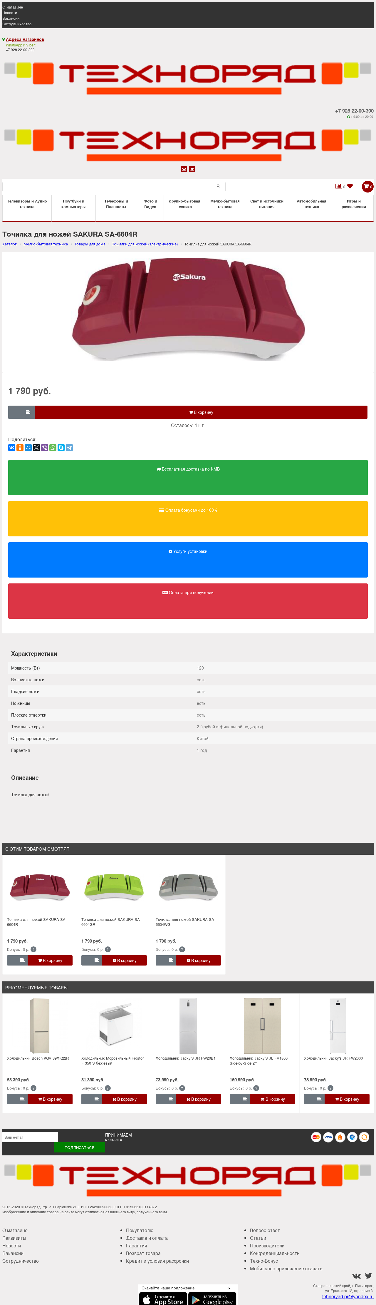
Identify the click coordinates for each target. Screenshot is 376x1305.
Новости (9, 12)
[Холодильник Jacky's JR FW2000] (336, 1026)
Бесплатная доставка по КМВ (190, 469)
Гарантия (136, 1245)
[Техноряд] (188, 142)
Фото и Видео (150, 203)
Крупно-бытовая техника (184, 203)
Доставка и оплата (147, 1237)
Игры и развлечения (354, 203)
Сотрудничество (16, 23)
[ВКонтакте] (11, 447)
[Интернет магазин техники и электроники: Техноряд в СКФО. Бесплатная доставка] (188, 75)
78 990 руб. (315, 1079)
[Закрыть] (227, 1291)
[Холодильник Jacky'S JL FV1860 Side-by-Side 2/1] (262, 1026)
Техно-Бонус (264, 1260)
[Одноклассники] (20, 447)
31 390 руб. (92, 1079)
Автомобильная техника (311, 203)
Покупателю (139, 1230)
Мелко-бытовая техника (225, 203)
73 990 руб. (167, 1079)
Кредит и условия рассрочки (157, 1260)
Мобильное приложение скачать (286, 1268)
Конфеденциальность (275, 1253)
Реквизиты (14, 1237)
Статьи (258, 1237)
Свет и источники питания (266, 203)
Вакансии (10, 18)
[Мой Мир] (28, 447)
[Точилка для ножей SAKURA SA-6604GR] (114, 887)
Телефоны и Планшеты (116, 203)
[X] (36, 447)
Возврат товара (143, 1253)
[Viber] (44, 447)
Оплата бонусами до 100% (190, 510)
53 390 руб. (18, 1079)
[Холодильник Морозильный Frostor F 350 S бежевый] (114, 1026)
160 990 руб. (242, 1079)
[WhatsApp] (52, 447)
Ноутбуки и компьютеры (73, 203)
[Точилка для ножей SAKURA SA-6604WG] (188, 887)
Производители (267, 1245)
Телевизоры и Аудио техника (27, 203)
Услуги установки (189, 551)
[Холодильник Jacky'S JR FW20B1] (188, 1026)
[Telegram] (69, 447)
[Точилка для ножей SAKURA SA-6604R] (39, 887)
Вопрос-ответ (265, 1230)
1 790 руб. (17, 941)
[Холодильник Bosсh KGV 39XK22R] (39, 1026)
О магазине (12, 7)
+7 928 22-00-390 (354, 110)
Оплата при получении (191, 592)
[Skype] (61, 447)
